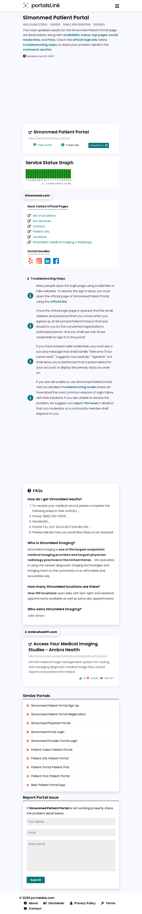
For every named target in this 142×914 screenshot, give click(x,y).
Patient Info (41, 231)
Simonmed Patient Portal (61, 132)
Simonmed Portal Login (47, 732)
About (33, 903)
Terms (110, 903)
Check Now (97, 145)
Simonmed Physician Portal (50, 723)
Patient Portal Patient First (50, 767)
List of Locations (44, 216)
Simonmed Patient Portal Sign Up (55, 705)
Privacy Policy (85, 903)
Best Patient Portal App (48, 785)
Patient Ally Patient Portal (49, 758)
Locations (40, 237)
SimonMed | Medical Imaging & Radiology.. (63, 242)
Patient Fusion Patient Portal (51, 750)
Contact (39, 226)
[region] (71, 90)
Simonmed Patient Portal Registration (58, 714)
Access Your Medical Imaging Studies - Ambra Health (63, 647)
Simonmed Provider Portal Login (54, 741)
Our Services (42, 221)
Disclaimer (56, 903)
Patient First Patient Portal (50, 776)
